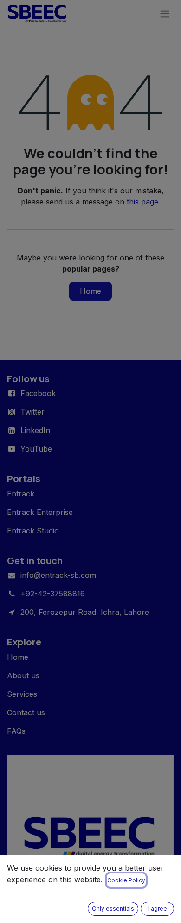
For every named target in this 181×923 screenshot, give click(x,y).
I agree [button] (157, 908)
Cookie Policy (126, 880)
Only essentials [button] (113, 908)
